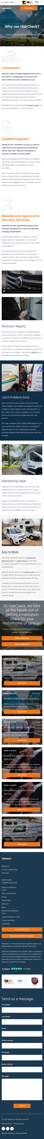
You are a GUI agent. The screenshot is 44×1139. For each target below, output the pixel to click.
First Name (6, 1004)
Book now (29, 8)
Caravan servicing (8, 920)
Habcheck (29, 144)
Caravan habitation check (11, 917)
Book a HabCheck (22, 644)
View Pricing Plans (22, 638)
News (4, 907)
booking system (33, 105)
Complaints (6, 923)
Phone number (8, 1040)
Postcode (6, 1052)
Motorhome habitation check (10, 912)
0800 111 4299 (7, 880)
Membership (6, 900)
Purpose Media (21, 1133)
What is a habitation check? (9, 889)
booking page (29, 572)
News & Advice (10, 659)
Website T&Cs (7, 1123)
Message (6, 1076)
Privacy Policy (19, 1123)
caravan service (21, 561)
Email (4, 1028)
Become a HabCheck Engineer (22, 936)
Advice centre (10, 820)
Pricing (4, 897)
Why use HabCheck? (9, 893)
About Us (5, 904)
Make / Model (7, 1064)
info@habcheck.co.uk (9, 882)
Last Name (6, 1016)
